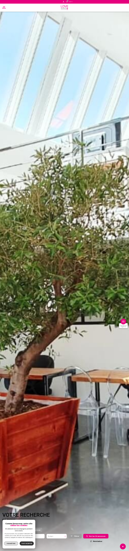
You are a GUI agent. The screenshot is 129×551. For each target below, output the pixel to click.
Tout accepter (26, 543)
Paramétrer (11, 543)
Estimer (37, 530)
